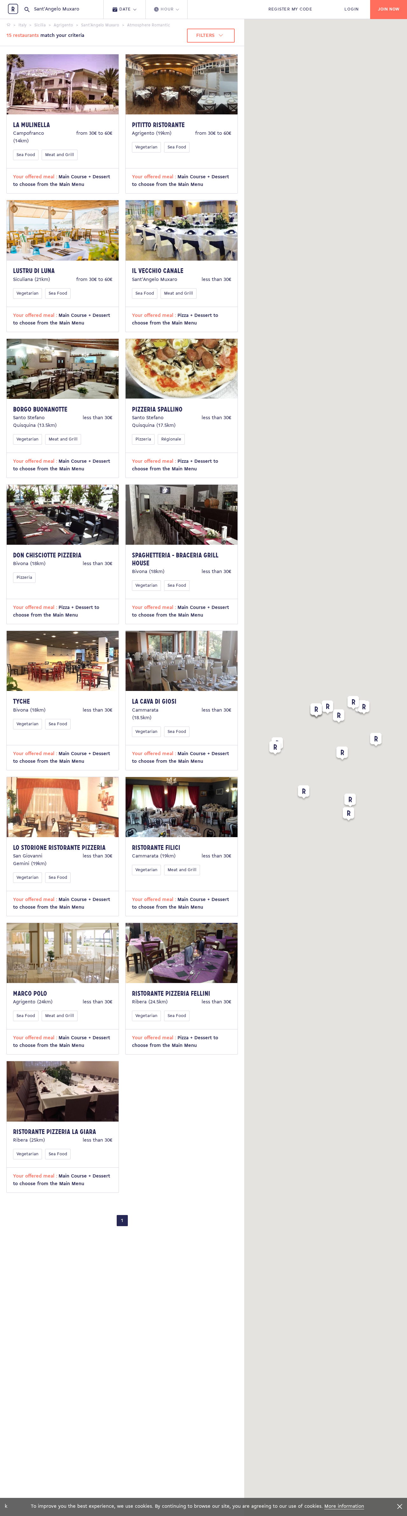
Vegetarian (146, 147)
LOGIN (351, 9)
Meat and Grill (59, 155)
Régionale (171, 439)
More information (344, 1506)
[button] (342, 754)
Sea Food (26, 155)
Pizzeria (143, 439)
